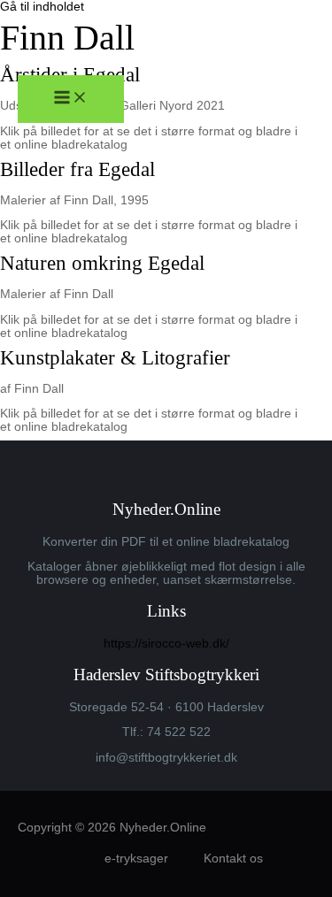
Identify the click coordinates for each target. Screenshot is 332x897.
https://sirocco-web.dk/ (166, 643)
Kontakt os (233, 858)
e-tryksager (136, 858)
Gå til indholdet (42, 6)
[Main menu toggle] (71, 99)
